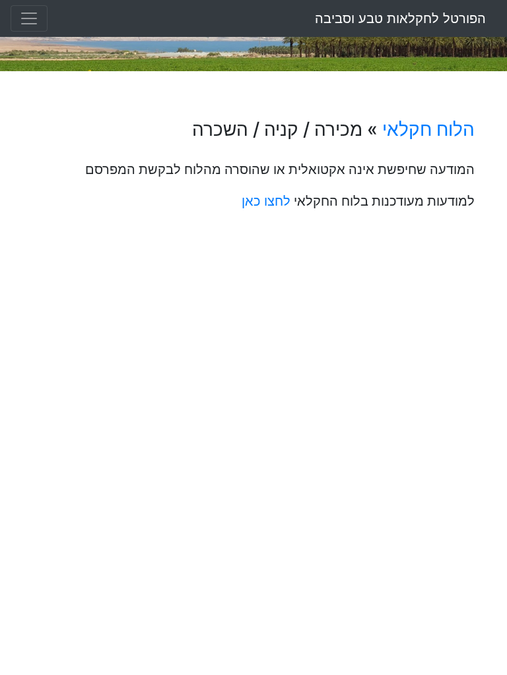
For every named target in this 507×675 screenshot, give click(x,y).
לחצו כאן (266, 201)
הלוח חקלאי (428, 129)
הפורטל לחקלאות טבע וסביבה (400, 18)
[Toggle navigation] (29, 18)
